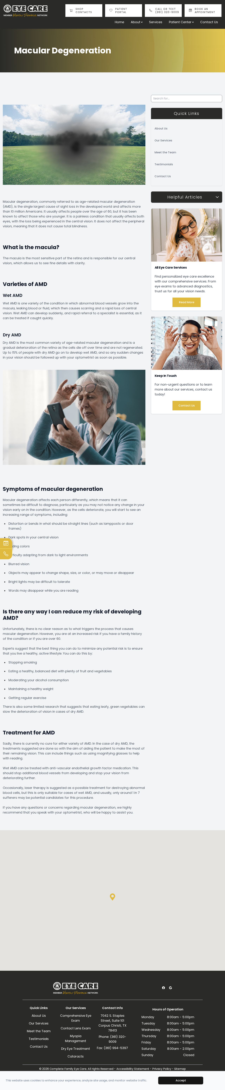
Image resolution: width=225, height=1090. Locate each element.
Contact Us (209, 22)
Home (119, 22)
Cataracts (76, 1056)
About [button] (135, 22)
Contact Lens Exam (76, 1028)
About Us (161, 128)
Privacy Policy (161, 1069)
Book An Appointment (205, 10)
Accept (181, 1080)
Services (155, 22)
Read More (186, 302)
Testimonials (164, 164)
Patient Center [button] (180, 22)
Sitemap (180, 1069)
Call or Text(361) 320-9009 (167, 10)
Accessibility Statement (132, 1069)
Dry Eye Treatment (75, 1048)
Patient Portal (121, 10)
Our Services (163, 140)
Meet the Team (165, 152)
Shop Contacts (84, 10)
